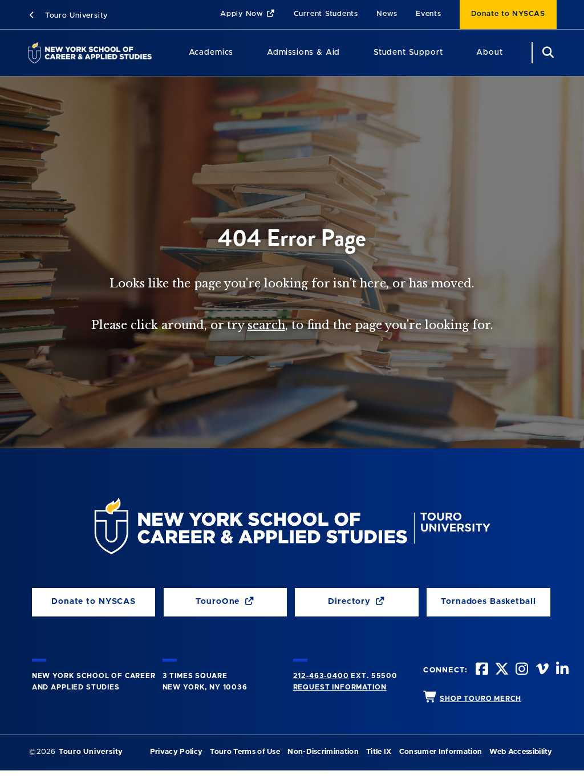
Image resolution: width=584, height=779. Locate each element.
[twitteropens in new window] (500, 670)
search (266, 325)
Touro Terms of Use (245, 752)
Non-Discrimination (323, 752)
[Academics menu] (241, 52)
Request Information (340, 687)
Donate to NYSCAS (508, 14)
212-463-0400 (321, 675)
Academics (211, 52)
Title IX (379, 752)
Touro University (75, 15)
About (489, 52)
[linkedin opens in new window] (561, 670)
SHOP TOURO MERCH (480, 698)
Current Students (326, 14)
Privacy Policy (176, 752)
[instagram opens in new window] (520, 670)
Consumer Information (440, 752)
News (387, 14)
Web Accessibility (520, 752)
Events (428, 14)
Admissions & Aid (303, 52)
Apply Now (243, 14)
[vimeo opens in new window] (541, 670)
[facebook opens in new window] (480, 670)
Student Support (408, 52)
